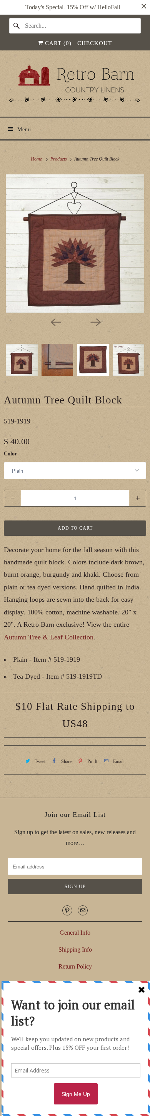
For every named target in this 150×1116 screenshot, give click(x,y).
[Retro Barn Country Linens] (75, 86)
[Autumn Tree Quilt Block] (75, 243)
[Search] (17, 25)
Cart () (57, 43)
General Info (75, 932)
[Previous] (55, 321)
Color (10, 454)
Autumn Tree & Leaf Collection (48, 637)
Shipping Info (75, 949)
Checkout (94, 43)
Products (59, 159)
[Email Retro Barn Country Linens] (83, 910)
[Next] (95, 321)
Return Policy (75, 966)
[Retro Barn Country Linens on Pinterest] (67, 910)
